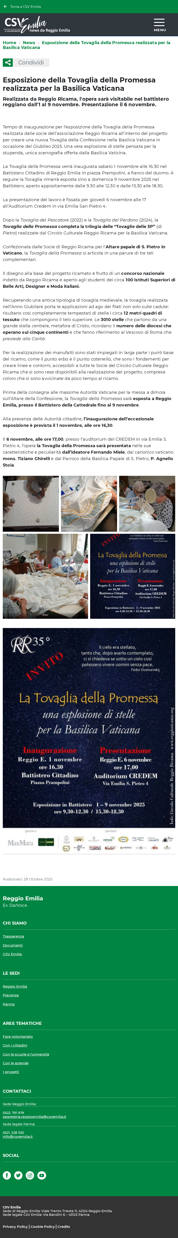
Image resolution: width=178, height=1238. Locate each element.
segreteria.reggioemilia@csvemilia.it (34, 1117)
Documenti (13, 945)
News (29, 42)
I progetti (11, 1072)
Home (9, 42)
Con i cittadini (15, 1045)
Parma (9, 1004)
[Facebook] (7, 1176)
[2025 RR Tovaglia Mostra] (89, 741)
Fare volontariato (18, 1036)
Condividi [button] (31, 62)
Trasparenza (13, 936)
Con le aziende (16, 1063)
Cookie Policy (43, 1226)
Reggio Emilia (15, 986)
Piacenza (11, 995)
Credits (63, 1226)
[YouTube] (41, 1176)
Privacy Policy (15, 1226)
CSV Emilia (12, 954)
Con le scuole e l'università (26, 1054)
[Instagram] (30, 1176)
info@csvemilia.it (18, 1136)
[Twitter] (18, 1176)
